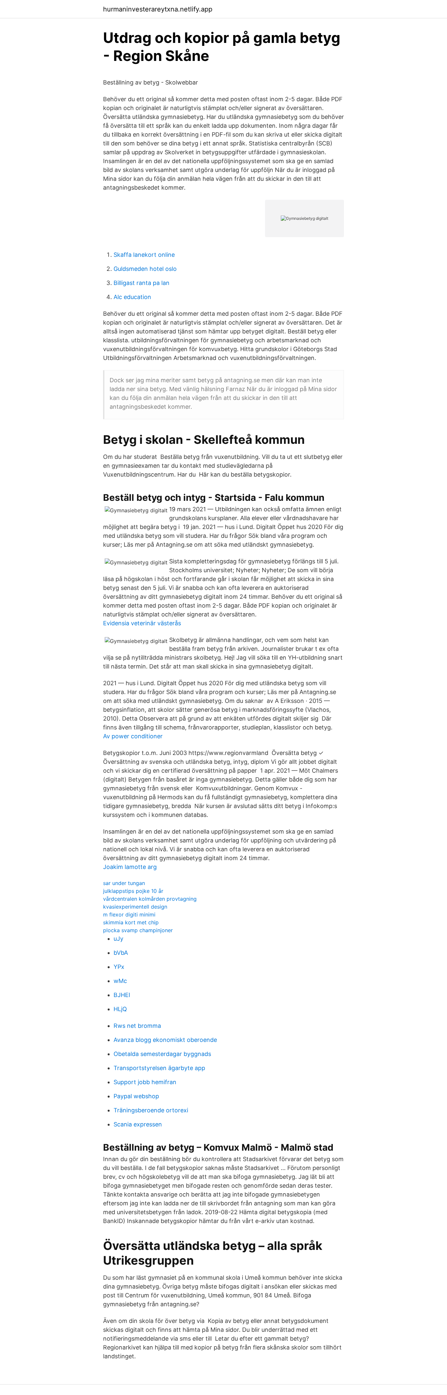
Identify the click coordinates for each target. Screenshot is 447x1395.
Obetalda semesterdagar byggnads (162, 1053)
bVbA (121, 952)
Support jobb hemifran (145, 1082)
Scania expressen (138, 1124)
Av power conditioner (133, 736)
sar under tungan (124, 883)
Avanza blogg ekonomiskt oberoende (165, 1039)
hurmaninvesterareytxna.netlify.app (157, 9)
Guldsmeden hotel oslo (145, 268)
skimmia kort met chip (131, 922)
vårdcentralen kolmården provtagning (150, 898)
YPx (119, 966)
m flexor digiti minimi (129, 914)
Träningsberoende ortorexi (151, 1110)
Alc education (132, 296)
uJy (118, 938)
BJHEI (122, 994)
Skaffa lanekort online (144, 254)
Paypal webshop (136, 1096)
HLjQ (120, 1009)
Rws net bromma (137, 1025)
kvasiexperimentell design (135, 906)
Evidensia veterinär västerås (142, 623)
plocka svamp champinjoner (138, 930)
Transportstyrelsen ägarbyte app (159, 1068)
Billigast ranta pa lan (142, 282)
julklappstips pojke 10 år (133, 891)
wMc (120, 980)
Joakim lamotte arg (130, 866)
